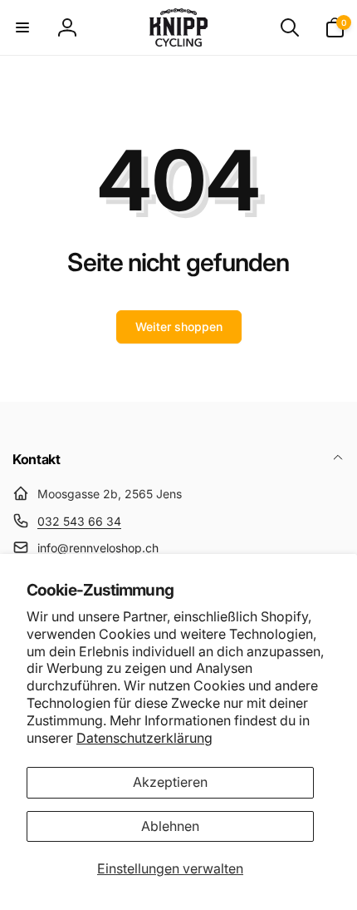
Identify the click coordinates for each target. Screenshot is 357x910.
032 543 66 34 (79, 521)
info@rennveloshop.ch (98, 548)
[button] (22, 27)
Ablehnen (170, 826)
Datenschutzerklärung (144, 737)
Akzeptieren (170, 782)
